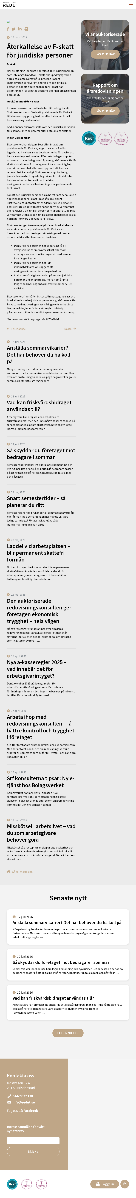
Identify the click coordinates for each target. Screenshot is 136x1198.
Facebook (31, 1110)
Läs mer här (105, 54)
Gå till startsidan (22, 871)
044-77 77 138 (22, 1096)
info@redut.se (23, 1102)
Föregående (18, 329)
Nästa (68, 329)
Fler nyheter (68, 1033)
